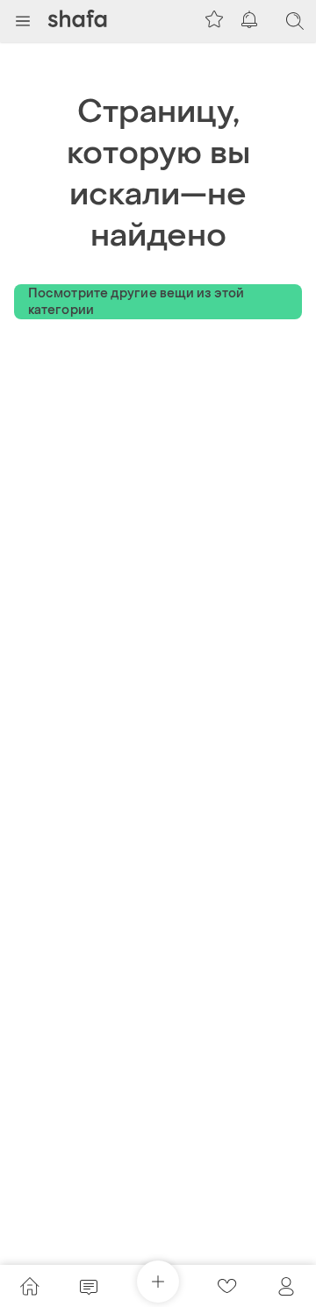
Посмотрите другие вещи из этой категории (136, 301)
